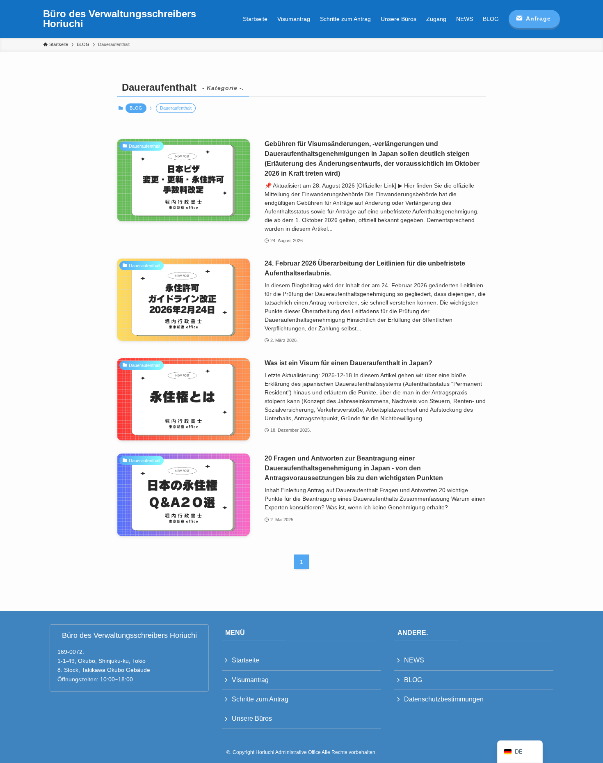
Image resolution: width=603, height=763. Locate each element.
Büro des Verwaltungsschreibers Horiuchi (119, 19)
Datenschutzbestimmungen (444, 699)
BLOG (136, 107)
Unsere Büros (252, 718)
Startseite (245, 660)
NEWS (414, 660)
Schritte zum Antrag (260, 699)
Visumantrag (250, 679)
